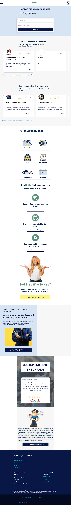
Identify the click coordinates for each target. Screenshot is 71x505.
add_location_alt (35, 237)
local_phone (68, 3)
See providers (35, 209)
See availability (35, 230)
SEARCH (35, 29)
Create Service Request (35, 297)
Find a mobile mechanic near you (35, 444)
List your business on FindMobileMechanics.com (18, 349)
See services (35, 250)
